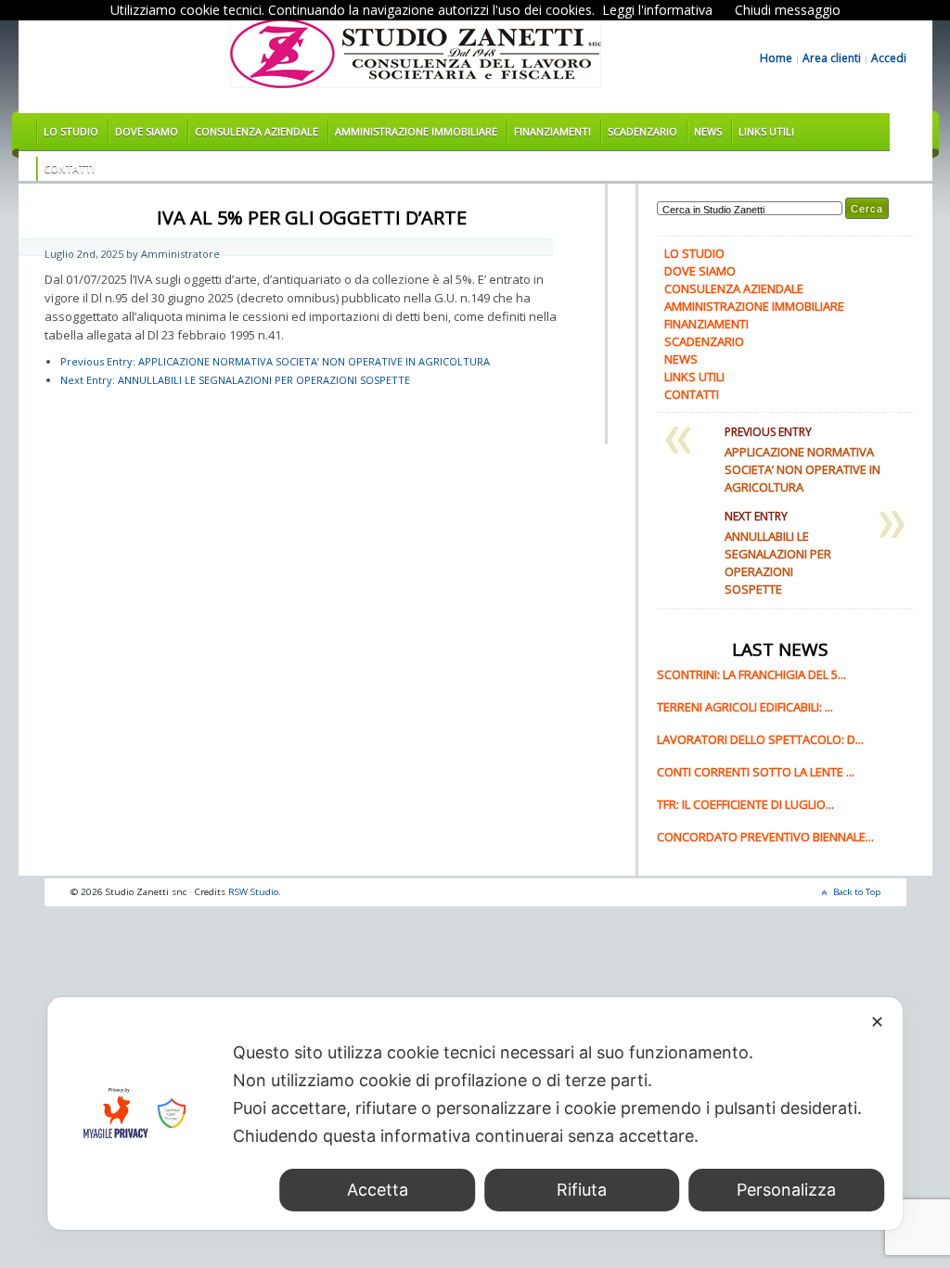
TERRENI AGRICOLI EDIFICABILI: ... (745, 706)
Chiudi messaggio (788, 10)
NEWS (708, 131)
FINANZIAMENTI (552, 131)
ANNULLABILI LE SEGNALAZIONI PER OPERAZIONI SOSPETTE (235, 380)
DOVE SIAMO (146, 131)
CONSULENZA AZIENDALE (256, 131)
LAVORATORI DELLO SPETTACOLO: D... (760, 739)
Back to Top (856, 892)
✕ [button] (877, 1021)
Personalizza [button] (786, 1189)
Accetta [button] (377, 1189)
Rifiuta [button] (582, 1189)
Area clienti (831, 58)
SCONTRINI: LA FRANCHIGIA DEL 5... (751, 674)
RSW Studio (253, 892)
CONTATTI (69, 168)
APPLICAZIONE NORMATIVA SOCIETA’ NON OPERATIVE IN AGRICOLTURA (275, 361)
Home (776, 58)
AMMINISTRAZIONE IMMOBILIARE (416, 131)
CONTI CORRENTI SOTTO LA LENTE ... (755, 771)
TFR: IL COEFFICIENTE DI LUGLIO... (745, 804)
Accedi (888, 58)
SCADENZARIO (642, 131)
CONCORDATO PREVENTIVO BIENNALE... (765, 836)
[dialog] (475, 1113)
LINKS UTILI (766, 131)
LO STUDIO (71, 131)
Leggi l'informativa (657, 10)
